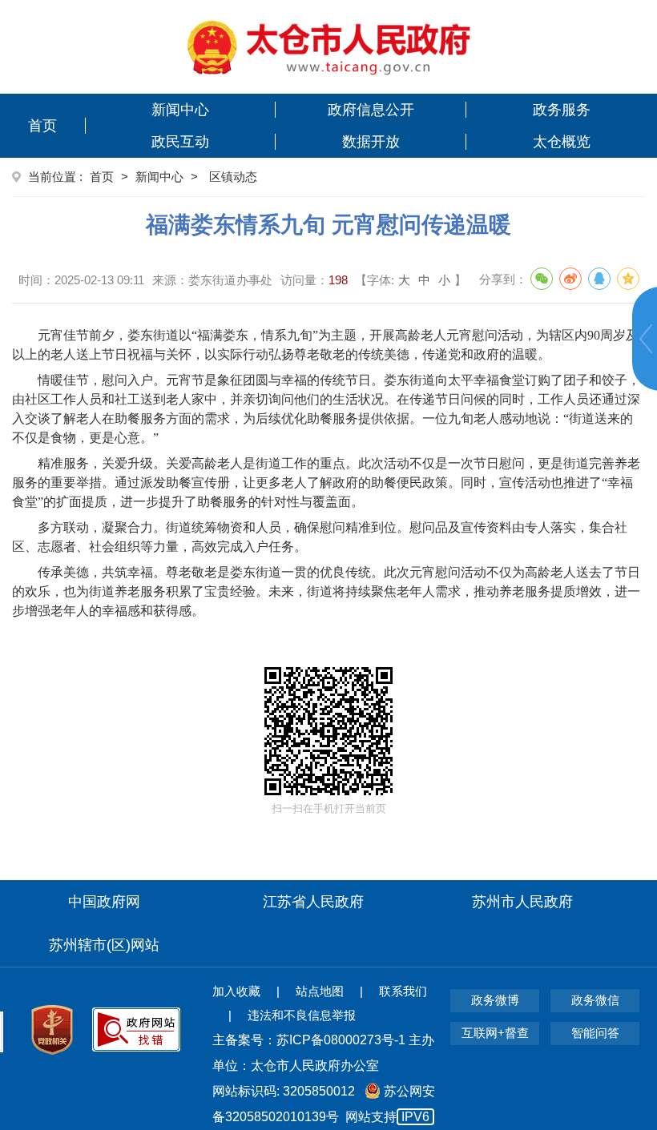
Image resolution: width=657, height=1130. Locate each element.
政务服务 (561, 110)
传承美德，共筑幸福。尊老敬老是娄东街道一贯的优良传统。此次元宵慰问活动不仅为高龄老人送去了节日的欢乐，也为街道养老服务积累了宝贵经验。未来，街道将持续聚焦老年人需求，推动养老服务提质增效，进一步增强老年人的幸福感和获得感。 (326, 591)
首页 (42, 126)
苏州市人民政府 (522, 902)
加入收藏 (236, 991)
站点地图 (320, 991)
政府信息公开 (371, 110)
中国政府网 (104, 902)
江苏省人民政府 (313, 902)
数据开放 (371, 142)
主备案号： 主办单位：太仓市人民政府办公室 (323, 1052)
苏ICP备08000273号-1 (340, 1040)
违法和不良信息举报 (302, 1015)
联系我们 (403, 991)
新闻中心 (180, 110)
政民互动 (180, 142)
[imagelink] (329, 47)
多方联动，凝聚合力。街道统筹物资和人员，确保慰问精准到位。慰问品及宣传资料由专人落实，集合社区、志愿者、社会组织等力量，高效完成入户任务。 (319, 537)
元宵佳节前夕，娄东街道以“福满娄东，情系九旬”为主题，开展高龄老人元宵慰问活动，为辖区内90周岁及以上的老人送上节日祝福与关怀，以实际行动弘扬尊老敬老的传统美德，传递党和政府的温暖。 (325, 344)
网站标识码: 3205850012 (323, 1104)
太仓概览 (561, 142)
